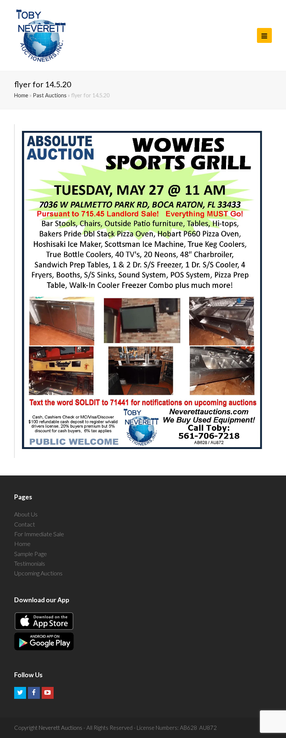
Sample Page (30, 553)
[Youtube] (48, 693)
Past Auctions (50, 95)
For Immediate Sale (39, 533)
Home (21, 95)
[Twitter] (20, 693)
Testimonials (29, 563)
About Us (26, 514)
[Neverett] (40, 35)
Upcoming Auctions (38, 573)
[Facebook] (34, 693)
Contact (24, 524)
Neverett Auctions (60, 727)
